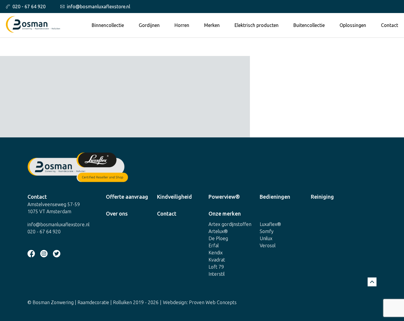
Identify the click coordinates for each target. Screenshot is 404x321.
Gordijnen (149, 25)
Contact (389, 25)
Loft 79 (216, 266)
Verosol (268, 245)
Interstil (217, 274)
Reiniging (322, 197)
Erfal (214, 245)
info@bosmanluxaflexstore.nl (98, 6)
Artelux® (218, 231)
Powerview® (224, 197)
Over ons (117, 213)
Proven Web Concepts (213, 302)
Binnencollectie (108, 25)
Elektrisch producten (257, 25)
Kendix (216, 252)
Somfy (267, 231)
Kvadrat (217, 259)
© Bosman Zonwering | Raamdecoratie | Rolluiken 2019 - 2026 (93, 302)
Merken (212, 25)
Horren (181, 25)
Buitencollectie (309, 25)
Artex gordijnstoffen (230, 224)
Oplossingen (353, 25)
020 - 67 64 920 (29, 6)
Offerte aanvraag (127, 197)
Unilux (266, 238)
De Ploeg (218, 238)
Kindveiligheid (174, 197)
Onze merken (225, 213)
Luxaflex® (270, 224)
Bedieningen (275, 197)
